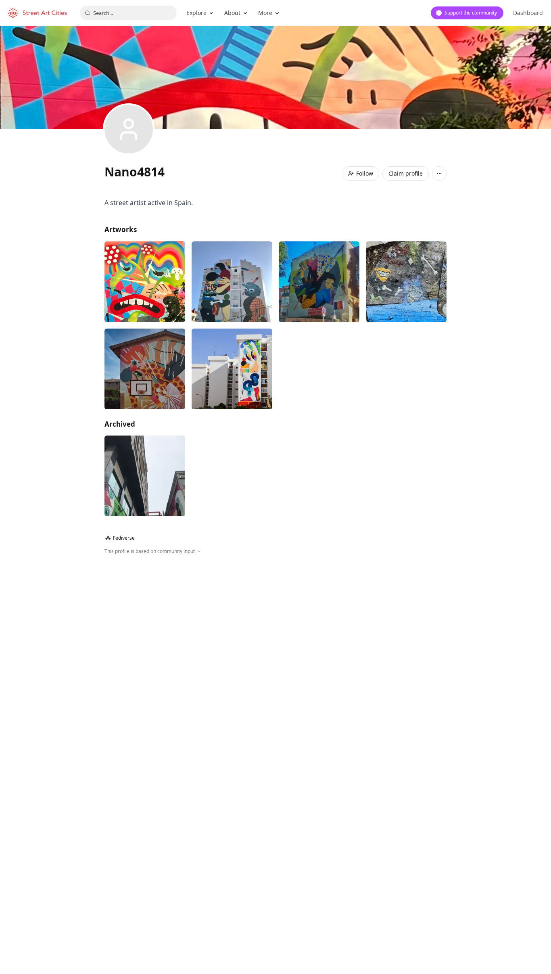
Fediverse (120, 537)
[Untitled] (232, 281)
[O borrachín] (406, 281)
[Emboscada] (144, 281)
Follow (364, 173)
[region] (275, 642)
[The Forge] (144, 369)
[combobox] (128, 13)
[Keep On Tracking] (232, 369)
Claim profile (405, 173)
